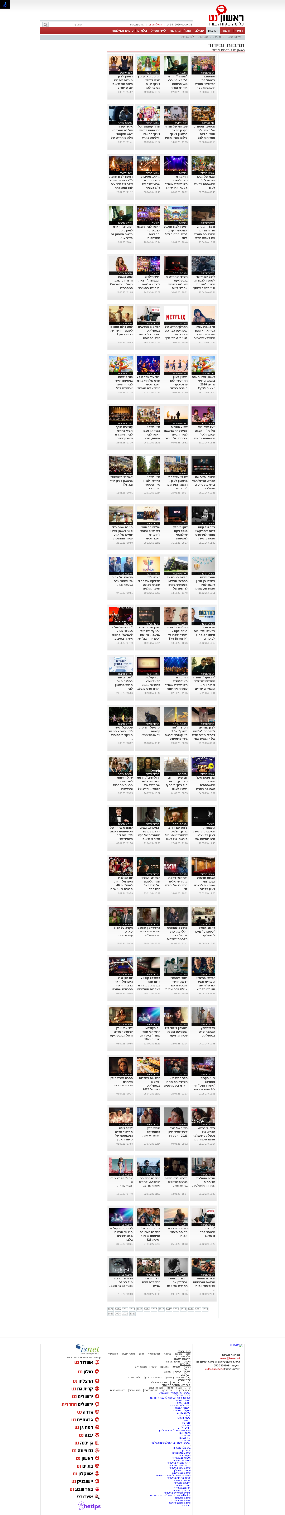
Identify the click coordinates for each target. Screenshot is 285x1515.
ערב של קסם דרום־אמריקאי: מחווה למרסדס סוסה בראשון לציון (205, 534)
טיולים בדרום (183, 1412)
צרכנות (167, 1353)
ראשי (239, 30)
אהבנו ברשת (151, 1390)
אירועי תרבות (233, 36)
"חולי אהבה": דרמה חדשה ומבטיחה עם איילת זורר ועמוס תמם (176, 985)
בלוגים (142, 30)
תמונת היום (141, 1366)
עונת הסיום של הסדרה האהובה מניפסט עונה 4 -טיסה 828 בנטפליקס (150, 1236)
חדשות (227, 30)
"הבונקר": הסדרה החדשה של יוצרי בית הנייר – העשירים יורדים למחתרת (203, 685)
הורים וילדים (184, 1427)
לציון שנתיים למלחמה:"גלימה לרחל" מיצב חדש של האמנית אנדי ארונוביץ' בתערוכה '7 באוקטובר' (203, 739)
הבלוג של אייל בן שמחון (177, 1377)
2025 (125, 1313)
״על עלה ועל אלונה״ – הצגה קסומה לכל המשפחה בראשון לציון (204, 434)
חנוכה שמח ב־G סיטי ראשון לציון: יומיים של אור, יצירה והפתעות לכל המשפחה (121, 534)
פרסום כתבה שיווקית (179, 1502)
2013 (139, 1309)
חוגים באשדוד (183, 1485)
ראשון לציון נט (183, 1390)
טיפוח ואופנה (183, 1417)
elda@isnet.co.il (214, 1369)
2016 (161, 1309)
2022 (205, 1309)
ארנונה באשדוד (182, 1487)
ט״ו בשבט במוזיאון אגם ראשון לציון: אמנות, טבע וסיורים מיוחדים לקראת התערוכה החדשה (149, 438)
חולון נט (186, 1505)
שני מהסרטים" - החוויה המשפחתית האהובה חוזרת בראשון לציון (204, 785)
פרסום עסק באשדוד (179, 1467)
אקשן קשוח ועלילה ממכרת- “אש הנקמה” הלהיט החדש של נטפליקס (122, 134)
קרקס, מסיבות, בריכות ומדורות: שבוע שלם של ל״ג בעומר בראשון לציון (149, 184)
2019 (183, 1309)
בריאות (175, 1382)
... (132, 338)
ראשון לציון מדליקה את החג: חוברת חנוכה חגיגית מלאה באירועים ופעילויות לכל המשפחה (149, 588)
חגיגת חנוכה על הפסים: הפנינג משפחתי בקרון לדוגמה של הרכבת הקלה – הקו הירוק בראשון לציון (176, 588)
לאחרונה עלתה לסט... (203, 1185)
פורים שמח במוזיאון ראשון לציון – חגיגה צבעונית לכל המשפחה (123, 384)
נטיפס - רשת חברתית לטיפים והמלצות (170, 1442)
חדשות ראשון (182, 1359)
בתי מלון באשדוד (181, 1447)
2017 (169, 1309)
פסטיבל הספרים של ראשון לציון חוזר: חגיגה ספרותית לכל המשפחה (204, 134)
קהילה (199, 30)
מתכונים (186, 1425)
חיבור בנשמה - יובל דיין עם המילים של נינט (177, 1282)
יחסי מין (186, 1422)
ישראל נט (185, 1435)
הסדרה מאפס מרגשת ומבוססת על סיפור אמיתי (204, 1282)
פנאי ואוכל (135, 1390)
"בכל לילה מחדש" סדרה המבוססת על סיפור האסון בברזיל (124, 1135)
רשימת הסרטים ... (150, 1135)
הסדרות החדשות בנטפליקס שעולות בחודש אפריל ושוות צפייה (177, 284)
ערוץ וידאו (167, 1390)
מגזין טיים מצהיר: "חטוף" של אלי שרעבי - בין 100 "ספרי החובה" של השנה (148, 635)
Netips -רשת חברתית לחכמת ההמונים (170, 1397)
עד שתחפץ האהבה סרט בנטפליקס (207, 1031)
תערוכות (203, 36)
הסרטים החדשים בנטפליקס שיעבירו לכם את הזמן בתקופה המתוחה (149, 334)
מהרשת (175, 30)
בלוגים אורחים (133, 1377)
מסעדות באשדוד (181, 1460)
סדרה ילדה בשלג (176, 1178)
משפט (187, 1361)
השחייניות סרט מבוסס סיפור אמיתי (178, 1232)
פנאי (188, 1353)
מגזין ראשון (183, 1351)
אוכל (187, 30)
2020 (191, 1309)
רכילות (187, 1366)
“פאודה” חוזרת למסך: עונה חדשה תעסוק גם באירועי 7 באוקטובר (122, 234)
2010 (118, 1309)
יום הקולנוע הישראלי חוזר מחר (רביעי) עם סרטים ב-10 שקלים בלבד (150, 1035)
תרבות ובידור (221, 50)
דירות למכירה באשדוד (178, 1462)
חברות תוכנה (156, 1387)
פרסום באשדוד (182, 1497)
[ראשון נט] (236, 1344)
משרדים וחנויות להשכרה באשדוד (173, 1475)
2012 (132, 1309)
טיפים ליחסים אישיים (179, 1405)
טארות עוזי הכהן (153, 1377)
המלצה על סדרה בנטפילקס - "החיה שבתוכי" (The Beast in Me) (177, 635)
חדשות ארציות (172, 1361)
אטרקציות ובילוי (159, 1382)
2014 (147, 1309)
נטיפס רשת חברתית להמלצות (174, 1392)
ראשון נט (238, 50)
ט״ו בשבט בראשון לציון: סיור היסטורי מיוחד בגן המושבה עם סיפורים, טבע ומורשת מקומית (150, 488)
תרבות (213, 30)
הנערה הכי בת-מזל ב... (121, 1285)
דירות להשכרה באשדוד (178, 1465)
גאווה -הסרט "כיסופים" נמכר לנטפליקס (204, 931)
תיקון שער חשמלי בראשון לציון (174, 1430)
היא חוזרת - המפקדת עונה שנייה (151, 1282)
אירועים (165, 1366)
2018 (176, 1309)
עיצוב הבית (184, 1415)
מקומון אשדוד (183, 1432)
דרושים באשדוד (182, 1482)
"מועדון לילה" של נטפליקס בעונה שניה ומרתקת (176, 1031)
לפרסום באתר (137, 24)
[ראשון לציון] (219, 26)
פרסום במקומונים (181, 1452)
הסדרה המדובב (150, 1178)
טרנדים (186, 1382)
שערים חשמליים (181, 1395)
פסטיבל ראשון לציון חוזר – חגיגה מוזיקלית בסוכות (121, 731)
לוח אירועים (187, 36)
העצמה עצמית (182, 1407)
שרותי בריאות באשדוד (178, 1477)
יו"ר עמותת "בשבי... (150, 735)
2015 (154, 1309)
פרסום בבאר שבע (181, 1472)
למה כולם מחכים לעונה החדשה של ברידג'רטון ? (121, 330)
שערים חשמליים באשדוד (177, 1492)
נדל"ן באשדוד (183, 1437)
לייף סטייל (158, 30)
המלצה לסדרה (182, 1402)
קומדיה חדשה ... (124, 935)
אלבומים (185, 1364)
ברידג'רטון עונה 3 (149, 927)
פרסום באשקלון (182, 1470)
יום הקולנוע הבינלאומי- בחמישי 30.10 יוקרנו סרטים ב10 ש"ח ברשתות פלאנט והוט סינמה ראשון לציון (148, 689)
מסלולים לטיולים (181, 1410)
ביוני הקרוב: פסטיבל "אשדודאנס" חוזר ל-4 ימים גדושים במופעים (203, 1085)
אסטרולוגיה (154, 1353)
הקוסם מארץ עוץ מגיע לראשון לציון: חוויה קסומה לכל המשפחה (149, 84)
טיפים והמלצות (123, 30)
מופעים (217, 36)
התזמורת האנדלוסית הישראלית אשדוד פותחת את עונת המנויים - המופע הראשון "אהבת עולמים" (176, 689)
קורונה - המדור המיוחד (176, 1385)
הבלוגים (185, 1374)
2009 (110, 1309)
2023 (110, 1313)
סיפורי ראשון (128, 1353)
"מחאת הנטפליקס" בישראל (207, 1232)
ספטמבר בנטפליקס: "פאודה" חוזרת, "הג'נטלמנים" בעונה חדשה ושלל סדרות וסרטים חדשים (204, 88)
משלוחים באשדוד (181, 1457)
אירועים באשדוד (181, 1480)
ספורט (176, 1366)
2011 (125, 1309)
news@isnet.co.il (230, 1358)
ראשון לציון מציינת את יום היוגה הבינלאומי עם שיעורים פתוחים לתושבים (121, 84)
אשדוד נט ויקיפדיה (180, 1500)
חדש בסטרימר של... (122, 1085)
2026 (132, 1313)
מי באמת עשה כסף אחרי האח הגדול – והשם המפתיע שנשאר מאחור (204, 334)
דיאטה (186, 1420)
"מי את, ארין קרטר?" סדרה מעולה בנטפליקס (121, 1031)
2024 (118, 1313)
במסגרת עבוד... (124, 584)
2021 (198, 1309)
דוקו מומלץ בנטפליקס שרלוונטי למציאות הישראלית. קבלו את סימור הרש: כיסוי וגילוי (177, 538)
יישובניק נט (184, 1450)
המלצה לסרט (183, 1400)
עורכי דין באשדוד (181, 1490)
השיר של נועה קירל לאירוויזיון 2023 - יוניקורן (178, 1131)
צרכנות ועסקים (118, 1390)
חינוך (187, 1372)
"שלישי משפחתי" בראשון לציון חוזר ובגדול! (121, 480)
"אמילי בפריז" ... (124, 1185)
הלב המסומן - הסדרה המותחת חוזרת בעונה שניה (176, 1081)
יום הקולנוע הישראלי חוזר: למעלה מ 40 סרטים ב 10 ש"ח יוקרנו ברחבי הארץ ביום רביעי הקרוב (121, 889)
